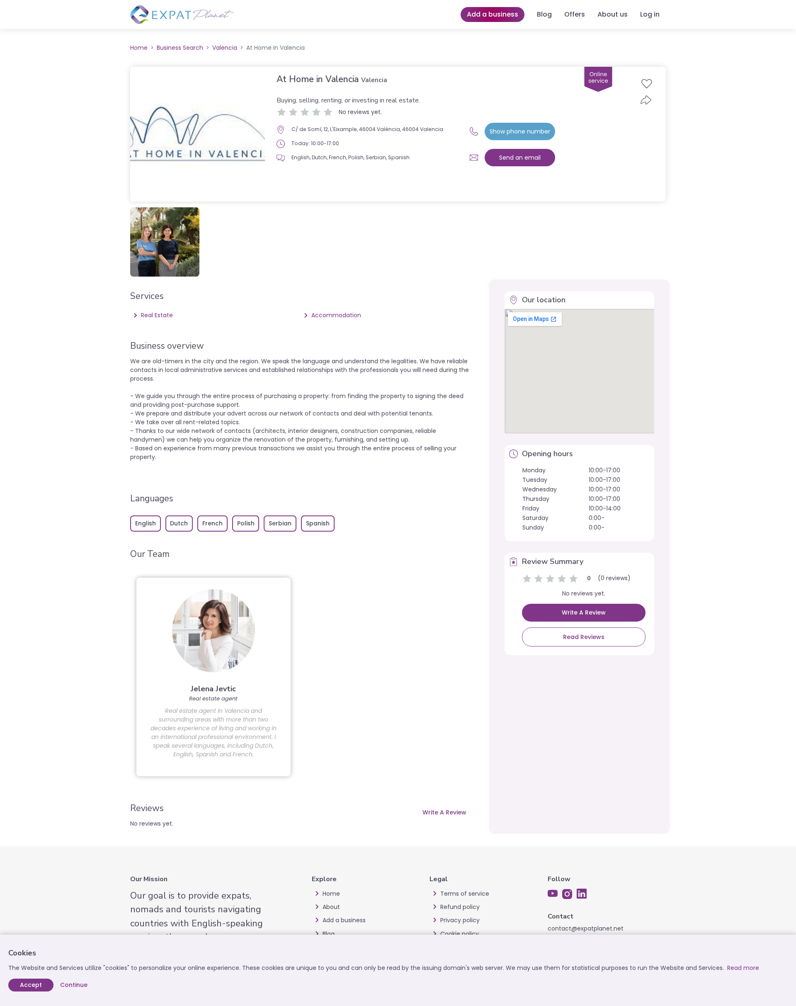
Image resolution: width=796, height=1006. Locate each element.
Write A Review (444, 812)
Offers (574, 14)
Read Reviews (583, 637)
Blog (544, 14)
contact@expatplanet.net (586, 928)
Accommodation (336, 315)
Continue (73, 985)
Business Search (180, 48)
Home (139, 48)
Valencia (224, 48)
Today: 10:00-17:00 (315, 143)
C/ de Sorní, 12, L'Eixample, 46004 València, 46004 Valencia (367, 129)
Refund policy (460, 907)
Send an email (520, 157)
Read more (743, 968)
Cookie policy (459, 934)
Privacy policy (460, 920)
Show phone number (520, 131)
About (331, 907)
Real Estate (157, 315)
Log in (650, 14)
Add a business (492, 14)
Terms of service (464, 894)
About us (612, 14)
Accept (31, 985)
